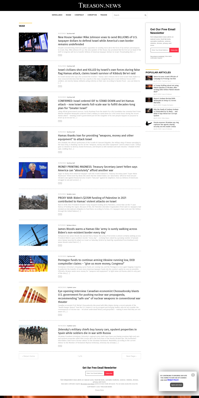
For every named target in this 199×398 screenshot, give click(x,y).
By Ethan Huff (71, 33)
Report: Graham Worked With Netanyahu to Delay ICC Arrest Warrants (165, 101)
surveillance (57, 15)
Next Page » (131, 356)
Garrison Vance (166, 81)
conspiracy (79, 15)
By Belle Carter (71, 194)
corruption (92, 15)
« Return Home (28, 356)
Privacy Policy (99, 390)
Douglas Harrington (167, 105)
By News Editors (71, 225)
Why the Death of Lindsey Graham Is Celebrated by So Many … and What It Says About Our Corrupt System (166, 112)
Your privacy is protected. (157, 56)
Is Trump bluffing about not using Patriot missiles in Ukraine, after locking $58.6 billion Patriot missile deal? (167, 89)
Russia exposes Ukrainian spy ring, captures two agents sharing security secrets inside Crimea (166, 124)
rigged (68, 15)
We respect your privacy (88, 384)
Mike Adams (165, 118)
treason (103, 15)
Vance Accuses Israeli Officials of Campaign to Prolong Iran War (166, 78)
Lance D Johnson (167, 94)
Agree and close (176, 385)
